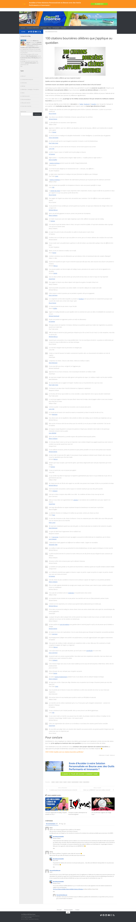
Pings (63, 824)
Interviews (24, 82)
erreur (61, 782)
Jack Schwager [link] (53, 539)
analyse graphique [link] (55, 180)
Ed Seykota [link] (52, 154)
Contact (77, 910)
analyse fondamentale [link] (61, 677)
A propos (63, 28)
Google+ (93, 104)
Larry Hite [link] (51, 148)
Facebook (86, 104)
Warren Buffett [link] (53, 160)
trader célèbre (86, 782)
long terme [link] (55, 537)
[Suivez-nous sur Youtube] (36, 31)
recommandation (75, 782)
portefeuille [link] (89, 650)
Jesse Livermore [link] (53, 295)
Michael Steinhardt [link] (54, 316)
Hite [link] (53, 187)
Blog (49, 28)
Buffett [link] (55, 308)
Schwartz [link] (54, 491)
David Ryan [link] (52, 279)
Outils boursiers (26, 96)
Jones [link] (56, 176)
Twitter (81, 104)
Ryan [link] (53, 515)
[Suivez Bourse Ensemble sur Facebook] (31, 31)
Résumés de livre (26, 102)
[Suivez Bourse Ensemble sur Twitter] (29, 31)
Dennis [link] (55, 273)
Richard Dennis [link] (53, 119)
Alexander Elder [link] (53, 544)
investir (65, 782)
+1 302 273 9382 (27, 917)
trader (81, 782)
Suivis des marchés (26, 106)
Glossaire (59, 910)
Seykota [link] (53, 221)
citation (53, 782)
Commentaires (52, 824)
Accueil (23, 28)
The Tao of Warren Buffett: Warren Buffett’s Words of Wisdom (68, 889)
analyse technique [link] (55, 163)
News (23, 92)
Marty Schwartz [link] (53, 215)
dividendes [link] (71, 593)
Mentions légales (68, 910)
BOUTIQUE (43, 28)
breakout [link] (81, 299)
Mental (23, 86)
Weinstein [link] (54, 414)
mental (69, 782)
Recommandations (51, 31)
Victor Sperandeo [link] (53, 137)
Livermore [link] (54, 634)
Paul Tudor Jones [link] (53, 143)
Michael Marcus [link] (53, 210)
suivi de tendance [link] (64, 624)
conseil (57, 782)
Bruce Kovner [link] (52, 113)
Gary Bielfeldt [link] (52, 433)
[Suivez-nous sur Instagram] (38, 31)
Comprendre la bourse (27, 79)
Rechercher (23, 111)
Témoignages (56, 28)
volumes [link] (75, 500)
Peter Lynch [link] (52, 522)
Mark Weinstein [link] (53, 363)
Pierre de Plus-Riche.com (55, 870)
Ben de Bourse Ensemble (58, 836)
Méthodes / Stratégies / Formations (30, 89)
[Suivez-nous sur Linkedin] (33, 31)
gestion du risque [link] (55, 191)
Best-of (23, 76)
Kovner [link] (54, 132)
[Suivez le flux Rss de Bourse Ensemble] (40, 31)
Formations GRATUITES (33, 28)
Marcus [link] (55, 266)
